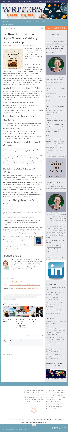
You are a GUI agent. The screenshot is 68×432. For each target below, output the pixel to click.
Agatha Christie (9, 295)
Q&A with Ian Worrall (33, 320)
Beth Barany (50, 321)
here (52, 51)
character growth (28, 295)
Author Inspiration (9, 28)
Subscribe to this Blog (18, 420)
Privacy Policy (58, 420)
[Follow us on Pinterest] (62, 28)
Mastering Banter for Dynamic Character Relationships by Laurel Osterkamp (21, 323)
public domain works (25, 297)
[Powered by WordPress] (8, 429)
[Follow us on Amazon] (54, 28)
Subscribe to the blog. (51, 101)
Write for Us (48, 1)
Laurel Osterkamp (37, 295)
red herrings (33, 297)
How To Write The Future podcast (22, 1)
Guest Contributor (9, 45)
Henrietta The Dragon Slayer (53, 232)
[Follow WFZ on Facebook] (56, 28)
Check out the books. (51, 93)
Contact (56, 1)
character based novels (19, 295)
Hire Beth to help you (52, 245)
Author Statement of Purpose (44, 21)
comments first (38, 336)
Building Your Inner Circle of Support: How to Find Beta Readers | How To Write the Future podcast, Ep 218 (55, 311)
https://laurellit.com (14, 282)
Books (40, 1)
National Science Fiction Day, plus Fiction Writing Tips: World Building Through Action (55, 342)
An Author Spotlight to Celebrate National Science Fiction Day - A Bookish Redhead (55, 339)
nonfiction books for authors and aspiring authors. (55, 235)
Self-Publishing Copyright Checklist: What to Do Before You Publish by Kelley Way (55, 349)
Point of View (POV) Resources (25, 21)
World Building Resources (10, 24)
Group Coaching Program (55, 249)
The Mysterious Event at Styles (9, 299)
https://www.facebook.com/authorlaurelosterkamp (24, 285)
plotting (18, 297)
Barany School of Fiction (54, 247)
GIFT (35, 1)
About (8, 1)
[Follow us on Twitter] (58, 28)
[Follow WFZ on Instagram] (60, 28)
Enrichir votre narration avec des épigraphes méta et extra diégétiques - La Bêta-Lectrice (55, 328)
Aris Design (29, 427)
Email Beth (60, 251)
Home (3, 1)
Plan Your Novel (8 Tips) (9, 21)
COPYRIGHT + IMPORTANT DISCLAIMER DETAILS (39, 420)
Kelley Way (50, 348)
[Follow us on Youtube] (64, 28)
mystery (4, 297)
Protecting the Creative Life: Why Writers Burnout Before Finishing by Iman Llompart (54, 304)
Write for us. (49, 85)
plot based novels (11, 297)
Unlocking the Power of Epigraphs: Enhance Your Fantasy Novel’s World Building (56, 332)
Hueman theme (22, 429)
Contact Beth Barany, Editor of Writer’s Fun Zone (34, 422)
